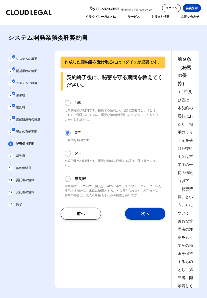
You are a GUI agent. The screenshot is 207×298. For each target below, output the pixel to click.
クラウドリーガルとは (101, 16)
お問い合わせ (190, 16)
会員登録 (192, 8)
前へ (81, 214)
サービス (134, 16)
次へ (145, 214)
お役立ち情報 (160, 16)
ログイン (171, 8)
